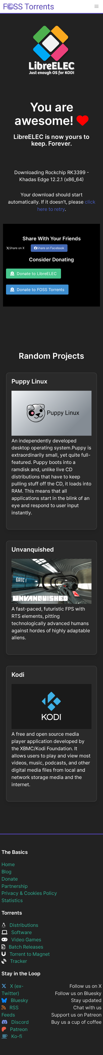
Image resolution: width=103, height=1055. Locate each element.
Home (8, 864)
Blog (7, 872)
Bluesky (17, 1000)
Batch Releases (24, 947)
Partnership (15, 886)
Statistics (12, 900)
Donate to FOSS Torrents (39, 289)
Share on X (16, 248)
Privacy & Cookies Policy (29, 893)
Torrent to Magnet (28, 954)
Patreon (17, 1029)
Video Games (24, 940)
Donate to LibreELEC (35, 273)
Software (20, 932)
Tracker (16, 961)
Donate (10, 879)
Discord (18, 1022)
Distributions (22, 925)
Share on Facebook (50, 248)
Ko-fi (15, 1036)
